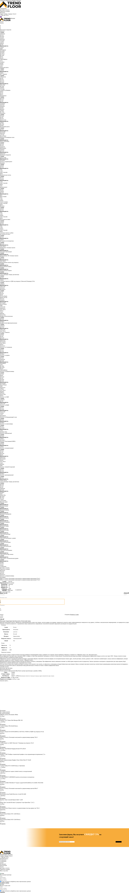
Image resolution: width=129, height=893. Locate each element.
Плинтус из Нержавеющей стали (8, 417)
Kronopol (2, 51)
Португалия (3, 120)
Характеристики (10, 621)
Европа (2, 43)
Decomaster (3, 302)
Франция (2, 39)
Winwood (2, 133)
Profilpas (2, 321)
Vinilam (2, 110)
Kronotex (2, 52)
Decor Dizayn (3, 304)
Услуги (2, 23)
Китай (1, 44)
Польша (2, 36)
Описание (3, 621)
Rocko (1, 93)
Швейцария (3, 148)
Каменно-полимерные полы (7, 137)
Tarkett (1, 64)
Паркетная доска (4, 67)
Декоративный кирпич (6, 270)
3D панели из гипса (5, 234)
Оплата (23, 621)
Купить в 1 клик (74, 614)
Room (1, 56)
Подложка (2, 113)
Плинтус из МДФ (4, 405)
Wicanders (2, 160)
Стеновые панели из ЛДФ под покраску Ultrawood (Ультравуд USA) (17, 281)
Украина (2, 149)
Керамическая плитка (5, 175)
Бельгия (2, 81)
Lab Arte (2, 134)
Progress (2, 391)
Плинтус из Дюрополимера (7, 371)
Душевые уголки (4, 530)
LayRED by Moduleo (5, 90)
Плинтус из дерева (5, 355)
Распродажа (3, 864)
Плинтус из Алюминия (6, 347)
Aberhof (2, 87)
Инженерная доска (5, 126)
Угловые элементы (5, 332)
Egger (1, 48)
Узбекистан (3, 76)
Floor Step (2, 85)
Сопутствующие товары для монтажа (9, 274)
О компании (3, 566)
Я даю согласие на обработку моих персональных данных (16, 881)
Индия (1, 189)
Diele (1, 493)
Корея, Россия (3, 297)
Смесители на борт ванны (6, 554)
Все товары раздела (5, 712)
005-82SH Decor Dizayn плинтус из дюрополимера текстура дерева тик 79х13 (19, 808)
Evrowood (2, 411)
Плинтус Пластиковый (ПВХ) (7, 441)
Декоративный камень (5, 266)
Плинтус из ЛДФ (4, 397)
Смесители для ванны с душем (8, 538)
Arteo (1, 66)
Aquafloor (2, 103)
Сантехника (3, 500)
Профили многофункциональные (8, 323)
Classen (2, 47)
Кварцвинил (3, 95)
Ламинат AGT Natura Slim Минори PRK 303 (11, 720)
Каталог (13, 18)
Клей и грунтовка (4, 141)
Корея (1, 294)
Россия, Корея (3, 296)
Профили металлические (6, 316)
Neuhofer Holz (3, 432)
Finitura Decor (3, 480)
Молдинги (2, 289)
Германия (2, 33)
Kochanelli (2, 132)
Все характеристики (5, 591)
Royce (1, 94)
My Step (2, 55)
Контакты (2, 12)
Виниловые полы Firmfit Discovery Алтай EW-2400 (13, 794)
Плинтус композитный (6, 433)
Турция (2, 37)
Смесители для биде (5, 534)
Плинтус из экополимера (6, 423)
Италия (2, 144)
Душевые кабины (4, 510)
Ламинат (2, 31)
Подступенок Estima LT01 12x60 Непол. (10, 813)
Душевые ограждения (5, 514)
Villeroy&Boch (3, 59)
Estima (1, 200)
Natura (1, 91)
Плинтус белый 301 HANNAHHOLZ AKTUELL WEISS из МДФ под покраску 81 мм (22, 731)
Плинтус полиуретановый (6, 448)
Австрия (2, 40)
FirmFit (2, 107)
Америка (2, 284)
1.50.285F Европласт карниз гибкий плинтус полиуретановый (16, 771)
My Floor (2, 54)
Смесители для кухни (5, 546)
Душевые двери (4, 506)
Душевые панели (4, 518)
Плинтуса (2, 345)
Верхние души (3, 502)
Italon (1, 173)
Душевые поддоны (5, 522)
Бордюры (2, 163)
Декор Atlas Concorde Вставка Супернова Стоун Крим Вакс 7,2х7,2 (17, 802)
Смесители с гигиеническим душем (9, 558)
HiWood (2, 313)
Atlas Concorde (3, 172)
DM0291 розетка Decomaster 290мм (9, 714)
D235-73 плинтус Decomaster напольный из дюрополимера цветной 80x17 (19, 788)
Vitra (1, 169)
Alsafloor (2, 62)
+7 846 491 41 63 (4, 857)
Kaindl (1, 63)
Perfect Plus (3, 315)
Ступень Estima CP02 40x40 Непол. (9, 726)
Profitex (2, 125)
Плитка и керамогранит (6, 161)
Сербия (2, 42)
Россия (2, 35)
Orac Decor (3, 246)
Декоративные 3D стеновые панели (9, 255)
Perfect (1, 311)
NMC (1, 305)
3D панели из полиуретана (7, 241)
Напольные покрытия (5, 29)
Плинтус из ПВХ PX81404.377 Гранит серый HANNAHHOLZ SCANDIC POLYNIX (21, 782)
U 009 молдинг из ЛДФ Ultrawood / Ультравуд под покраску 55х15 (17, 743)
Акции (2, 21)
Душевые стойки (4, 526)
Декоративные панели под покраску (9, 262)
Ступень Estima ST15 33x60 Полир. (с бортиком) (12, 765)
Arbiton (2, 122)
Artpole (2, 239)
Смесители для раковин (6, 550)
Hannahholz (3, 363)
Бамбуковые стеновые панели (7, 247)
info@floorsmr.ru (4, 858)
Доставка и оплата (4, 10)
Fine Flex (2, 105)
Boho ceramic (3, 196)
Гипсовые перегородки (6, 251)
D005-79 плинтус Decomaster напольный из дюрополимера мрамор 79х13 (18, 737)
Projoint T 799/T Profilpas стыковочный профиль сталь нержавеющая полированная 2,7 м (22, 754)
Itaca (1, 195)
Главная (2, 571)
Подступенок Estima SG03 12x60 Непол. (10, 819)
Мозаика (2, 206)
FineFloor (2, 106)
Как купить (18, 621)
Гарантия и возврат (5, 11)
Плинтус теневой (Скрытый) (7, 467)
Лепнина (2, 288)
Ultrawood (2, 286)
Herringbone (3, 50)
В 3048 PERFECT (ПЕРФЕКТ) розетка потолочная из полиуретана (17, 777)
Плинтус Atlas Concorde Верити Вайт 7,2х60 (11, 799)
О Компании (3, 8)
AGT (1, 60)
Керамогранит (3, 187)
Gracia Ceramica (4, 202)
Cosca (1, 312)
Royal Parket (3, 136)
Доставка (28, 621)
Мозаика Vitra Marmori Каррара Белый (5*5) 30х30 (13, 748)
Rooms (1, 58)
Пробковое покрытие (5, 154)
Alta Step (2, 89)
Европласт (2, 153)
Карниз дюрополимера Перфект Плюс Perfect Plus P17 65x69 (15, 760)
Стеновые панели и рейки (6, 233)
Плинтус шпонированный (6, 475)
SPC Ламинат (3, 74)
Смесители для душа (5, 542)
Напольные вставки (5, 219)
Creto (1, 171)
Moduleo (2, 109)
